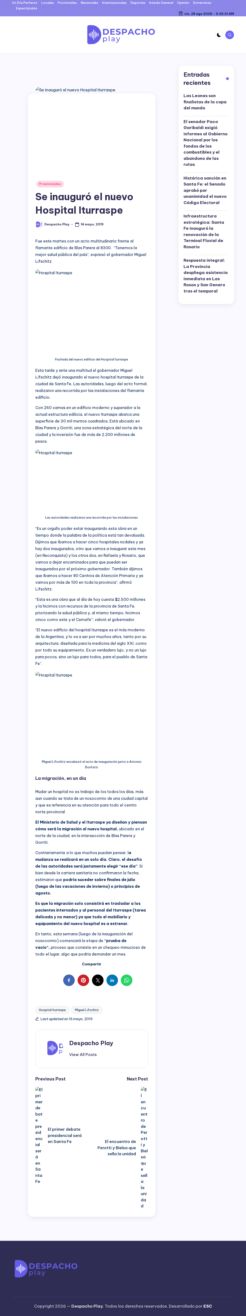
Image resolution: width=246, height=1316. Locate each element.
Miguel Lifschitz (87, 1010)
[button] (83, 1054)
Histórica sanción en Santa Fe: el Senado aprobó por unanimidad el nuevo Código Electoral (205, 190)
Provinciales (50, 184)
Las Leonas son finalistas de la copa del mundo (205, 102)
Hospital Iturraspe (52, 1010)
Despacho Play (91, 1043)
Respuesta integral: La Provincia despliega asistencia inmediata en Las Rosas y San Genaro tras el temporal (206, 276)
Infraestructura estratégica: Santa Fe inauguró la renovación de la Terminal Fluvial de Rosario (204, 231)
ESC (207, 1306)
